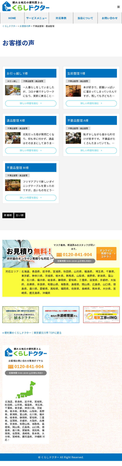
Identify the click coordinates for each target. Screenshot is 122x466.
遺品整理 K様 (16, 120)
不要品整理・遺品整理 (33, 81)
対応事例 (61, 18)
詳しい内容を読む (30, 103)
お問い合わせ (110, 18)
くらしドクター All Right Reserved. (62, 457)
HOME (12, 18)
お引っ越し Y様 (17, 73)
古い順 (20, 215)
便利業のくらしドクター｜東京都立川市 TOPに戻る (33, 332)
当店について (85, 18)
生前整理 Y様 (76, 73)
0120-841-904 (77, 254)
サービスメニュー (36, 18)
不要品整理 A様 (77, 120)
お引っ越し (12, 81)
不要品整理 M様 (18, 167)
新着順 (8, 215)
